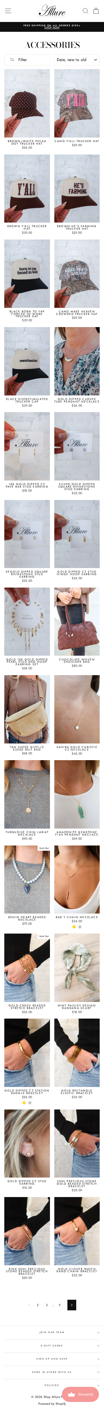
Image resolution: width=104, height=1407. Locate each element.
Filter (22, 60)
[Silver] (80, 927)
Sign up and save (52, 1358)
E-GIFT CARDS (52, 1345)
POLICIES (52, 1385)
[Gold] (74, 927)
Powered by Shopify (52, 1403)
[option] (52, 26)
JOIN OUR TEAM (52, 1332)
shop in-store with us (52, 1372)
